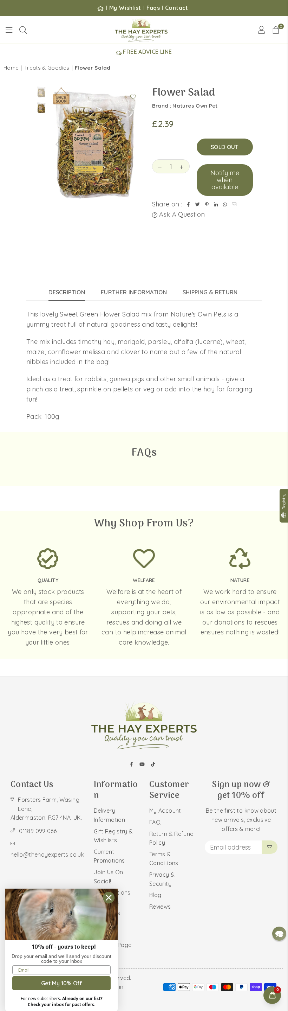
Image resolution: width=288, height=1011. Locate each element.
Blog (155, 894)
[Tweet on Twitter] (197, 204)
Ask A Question (181, 214)
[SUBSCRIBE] (269, 847)
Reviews (160, 906)
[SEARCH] (23, 30)
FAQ (155, 822)
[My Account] (261, 30)
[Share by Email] (234, 204)
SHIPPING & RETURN (210, 292)
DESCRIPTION (66, 292)
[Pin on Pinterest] (206, 204)
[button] (276, 30)
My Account (165, 810)
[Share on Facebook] (188, 204)
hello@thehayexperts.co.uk (47, 854)
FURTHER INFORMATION (134, 292)
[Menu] (9, 30)
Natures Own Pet (194, 105)
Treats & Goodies (47, 67)
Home (11, 67)
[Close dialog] (109, 897)
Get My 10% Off (61, 983)
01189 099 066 (38, 830)
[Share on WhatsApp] (225, 204)
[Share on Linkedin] (216, 204)
